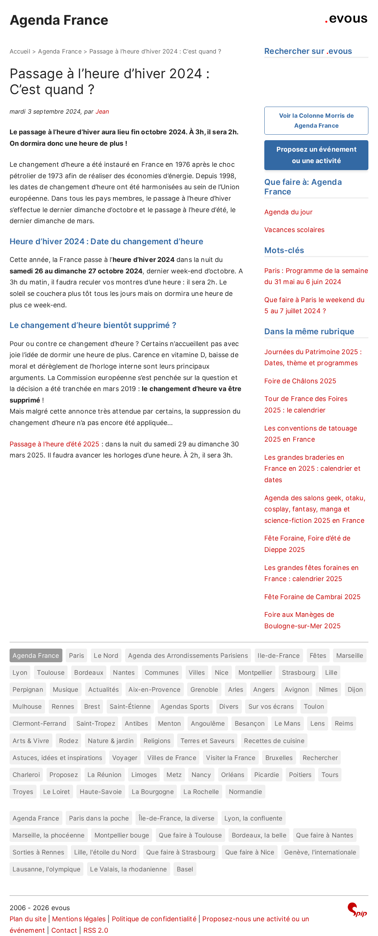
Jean (102, 111)
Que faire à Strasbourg (180, 852)
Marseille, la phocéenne (49, 835)
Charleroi (26, 774)
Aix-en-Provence (154, 689)
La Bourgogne (153, 791)
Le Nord (106, 655)
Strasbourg (299, 672)
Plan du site (28, 919)
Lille (331, 672)
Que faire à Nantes (324, 835)
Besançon (250, 723)
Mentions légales (79, 919)
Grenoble (204, 689)
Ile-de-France (279, 655)
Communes (162, 672)
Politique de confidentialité (154, 919)
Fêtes (318, 655)
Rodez (68, 741)
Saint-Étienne (130, 706)
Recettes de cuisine (274, 741)
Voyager (124, 757)
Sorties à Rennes (38, 852)
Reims (344, 723)
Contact (64, 930)
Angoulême (208, 723)
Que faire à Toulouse (190, 835)
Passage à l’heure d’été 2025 (55, 444)
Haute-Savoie (101, 791)
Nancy (202, 774)
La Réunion (104, 774)
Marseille (350, 655)
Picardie (266, 774)
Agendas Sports (185, 706)
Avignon (297, 689)
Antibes (136, 723)
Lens (317, 723)
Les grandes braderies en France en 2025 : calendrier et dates (312, 468)
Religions (157, 741)
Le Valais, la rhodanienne (128, 869)
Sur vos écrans (271, 706)
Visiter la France (230, 757)
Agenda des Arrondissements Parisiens (188, 655)
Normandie (245, 791)
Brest (92, 706)
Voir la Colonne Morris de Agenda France (316, 120)
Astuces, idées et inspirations (57, 757)
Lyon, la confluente (253, 818)
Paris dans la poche (99, 818)
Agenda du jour (288, 212)
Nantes (124, 672)
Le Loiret (56, 791)
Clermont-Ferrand (39, 723)
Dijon (355, 689)
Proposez (63, 774)
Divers (228, 706)
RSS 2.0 (95, 930)
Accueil (20, 51)
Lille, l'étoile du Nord (105, 852)
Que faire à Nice (250, 852)
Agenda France (59, 20)
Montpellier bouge (121, 835)
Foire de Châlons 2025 (300, 381)
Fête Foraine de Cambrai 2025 (312, 597)
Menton (169, 723)
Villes (197, 672)
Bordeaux (88, 672)
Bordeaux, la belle (259, 835)
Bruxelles (279, 757)
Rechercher (320, 757)
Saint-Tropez (95, 723)
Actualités (103, 689)
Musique (65, 689)
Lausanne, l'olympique (46, 869)
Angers (264, 689)
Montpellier (255, 672)
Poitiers (300, 774)
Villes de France (171, 757)
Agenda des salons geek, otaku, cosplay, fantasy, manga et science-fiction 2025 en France (314, 509)
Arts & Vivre (31, 741)
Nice (222, 672)
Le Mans (287, 723)
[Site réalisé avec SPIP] (357, 911)
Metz (174, 774)
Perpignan (28, 689)
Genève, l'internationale (320, 852)
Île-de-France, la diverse (177, 818)
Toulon (314, 706)
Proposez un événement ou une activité (316, 155)
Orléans (232, 774)
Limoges (144, 774)
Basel (185, 869)
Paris (76, 655)
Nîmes (328, 689)
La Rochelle (201, 791)
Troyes (23, 791)
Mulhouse (27, 706)
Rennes (63, 706)
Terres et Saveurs (207, 741)
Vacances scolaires (294, 230)
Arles (236, 689)
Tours (330, 774)
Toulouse (50, 672)
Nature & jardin (111, 741)
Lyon (20, 672)
